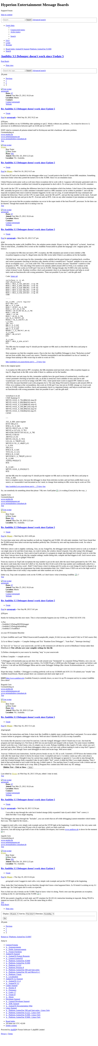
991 (12, 154)
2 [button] (6, 83)
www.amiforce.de (72, 829)
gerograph (5, 91)
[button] (9, 78)
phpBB (13, 1030)
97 (12, 93)
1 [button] (6, 81)
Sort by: (22, 914)
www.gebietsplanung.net (10, 137)
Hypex (3, 147)
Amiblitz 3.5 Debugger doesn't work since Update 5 (32, 56)
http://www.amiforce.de (15, 678)
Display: (6, 914)
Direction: (39, 914)
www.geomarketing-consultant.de (13, 139)
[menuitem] (18, 30)
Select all (14, 276)
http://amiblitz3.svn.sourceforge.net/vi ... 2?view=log (25, 362)
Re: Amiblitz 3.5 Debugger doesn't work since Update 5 (28, 109)
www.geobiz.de (7, 134)
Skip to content (6, 15)
